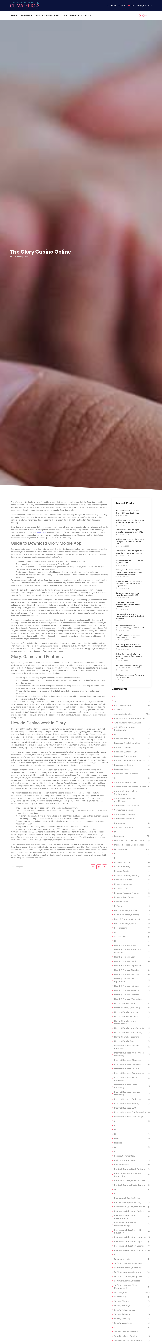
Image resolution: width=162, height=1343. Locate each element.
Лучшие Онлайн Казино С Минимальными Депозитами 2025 (130, 627)
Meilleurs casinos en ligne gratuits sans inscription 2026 (129, 531)
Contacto (86, 15)
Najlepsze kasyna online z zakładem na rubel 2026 (127, 594)
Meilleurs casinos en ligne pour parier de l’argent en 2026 (130, 521)
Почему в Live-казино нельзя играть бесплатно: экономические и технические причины (130, 572)
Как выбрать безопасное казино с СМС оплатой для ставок (129, 636)
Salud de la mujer (50, 15)
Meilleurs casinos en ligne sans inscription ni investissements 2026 (130, 541)
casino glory (41, 532)
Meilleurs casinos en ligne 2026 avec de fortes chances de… (130, 552)
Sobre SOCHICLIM (29, 15)
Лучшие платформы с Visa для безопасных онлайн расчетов (129, 667)
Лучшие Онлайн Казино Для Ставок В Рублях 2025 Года (127, 512)
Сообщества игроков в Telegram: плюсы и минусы (130, 676)
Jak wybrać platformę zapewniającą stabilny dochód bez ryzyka (130, 616)
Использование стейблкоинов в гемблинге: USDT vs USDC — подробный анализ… (128, 583)
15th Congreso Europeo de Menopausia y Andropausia (128, 646)
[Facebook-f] (141, 15)
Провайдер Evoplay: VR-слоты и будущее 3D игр (129, 561)
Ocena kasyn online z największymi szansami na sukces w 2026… (128, 604)
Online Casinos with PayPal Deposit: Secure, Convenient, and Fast (129, 656)
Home (14, 15)
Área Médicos (70, 15)
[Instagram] (145, 15)
